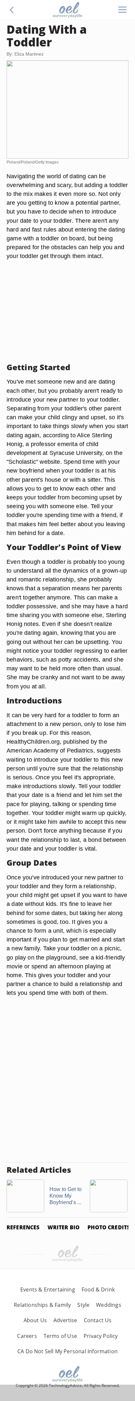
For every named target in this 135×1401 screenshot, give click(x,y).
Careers (27, 1336)
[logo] (67, 10)
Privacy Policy (101, 1336)
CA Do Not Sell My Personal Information (67, 1351)
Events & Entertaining (47, 1289)
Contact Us (98, 1320)
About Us (35, 1320)
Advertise (65, 1320)
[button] (11, 10)
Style (83, 1304)
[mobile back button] (11, 10)
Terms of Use (60, 1336)
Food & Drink (98, 1289)
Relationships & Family (42, 1304)
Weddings (108, 1304)
